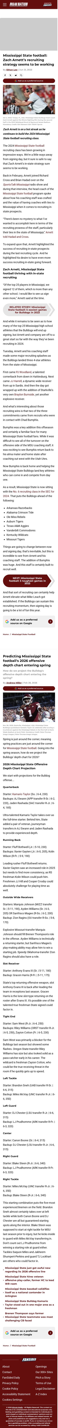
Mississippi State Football (23, 634)
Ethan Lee (11, 69)
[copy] (21, 75)
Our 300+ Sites (44, 1372)
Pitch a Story (43, 1377)
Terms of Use (43, 1383)
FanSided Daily (11, 1377)
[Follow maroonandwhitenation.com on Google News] (50, 621)
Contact (7, 1372)
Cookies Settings (12, 1399)
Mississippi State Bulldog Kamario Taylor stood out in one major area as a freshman (29, 1305)
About (6, 1366)
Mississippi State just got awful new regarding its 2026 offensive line (27, 1270)
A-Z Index (41, 1394)
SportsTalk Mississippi (16, 184)
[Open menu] (5, 4)
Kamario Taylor (21, 794)
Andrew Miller (14, 682)
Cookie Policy (10, 1388)
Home (6, 634)
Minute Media (17, 1407)
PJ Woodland (23, 372)
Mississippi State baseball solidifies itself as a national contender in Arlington (27, 1292)
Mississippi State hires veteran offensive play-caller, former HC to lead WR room (29, 1280)
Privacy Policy (10, 1383)
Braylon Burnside (24, 394)
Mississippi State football (29, 145)
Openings (41, 1366)
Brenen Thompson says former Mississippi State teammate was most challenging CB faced (29, 1317)
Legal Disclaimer (45, 1388)
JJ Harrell (16, 381)
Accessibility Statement (16, 1394)
